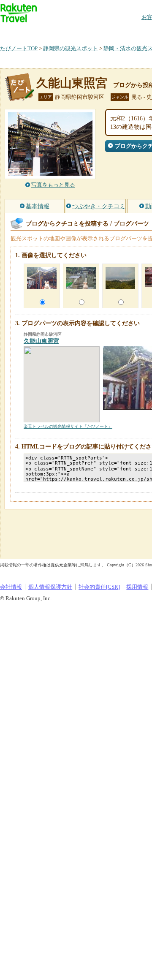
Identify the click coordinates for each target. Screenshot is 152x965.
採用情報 (137, 587)
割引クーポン (133, 31)
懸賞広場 (99, 31)
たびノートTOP (19, 48)
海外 (64, 31)
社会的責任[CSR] (99, 587)
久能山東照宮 (71, 83)
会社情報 (11, 587)
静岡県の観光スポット (70, 48)
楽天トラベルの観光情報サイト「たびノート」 (68, 426)
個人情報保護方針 (50, 587)
